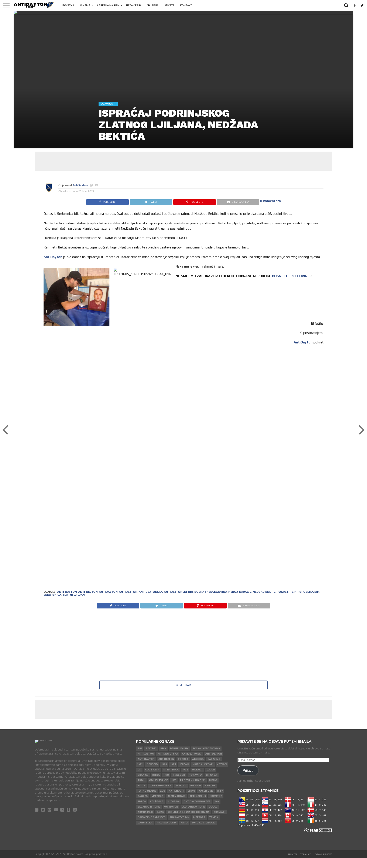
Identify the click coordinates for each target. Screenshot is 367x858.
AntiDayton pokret (197, 801)
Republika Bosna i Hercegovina (188, 812)
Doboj (213, 806)
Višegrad (158, 796)
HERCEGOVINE (298, 276)
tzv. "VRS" (195, 775)
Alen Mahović (176, 796)
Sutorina (173, 801)
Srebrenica (52, 594)
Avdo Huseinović (161, 785)
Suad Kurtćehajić (203, 822)
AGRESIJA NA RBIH (108, 5)
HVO (166, 775)
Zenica (213, 817)
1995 (164, 764)
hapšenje (216, 796)
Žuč (162, 791)
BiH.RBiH (195, 785)
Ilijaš (160, 812)
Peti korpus (197, 796)
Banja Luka (145, 822)
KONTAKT (186, 5)
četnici (222, 764)
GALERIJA (152, 5)
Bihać (191, 791)
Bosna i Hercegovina (210, 591)
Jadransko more (193, 806)
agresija (198, 759)
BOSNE (278, 276)
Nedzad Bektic (264, 591)
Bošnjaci (219, 812)
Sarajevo (214, 759)
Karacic (245, 591)
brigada (211, 775)
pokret (282, 591)
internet (199, 817)
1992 (140, 764)
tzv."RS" (151, 748)
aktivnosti (176, 791)
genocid (152, 764)
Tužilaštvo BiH (179, 817)
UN (139, 769)
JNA (217, 801)
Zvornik (210, 785)
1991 (174, 780)
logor (210, 769)
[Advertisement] (183, 161)
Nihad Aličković (203, 764)
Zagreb (143, 796)
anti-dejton (88, 591)
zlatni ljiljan (73, 594)
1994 (185, 769)
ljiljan (184, 764)
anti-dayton (67, 591)
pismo (213, 780)
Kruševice (156, 801)
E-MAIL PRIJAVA (323, 854)
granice (143, 775)
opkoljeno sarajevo (151, 817)
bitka (156, 775)
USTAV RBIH (133, 5)
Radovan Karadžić (192, 780)
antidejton (128, 591)
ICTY (220, 791)
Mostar (181, 785)
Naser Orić (206, 791)
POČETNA (68, 5)
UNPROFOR (171, 806)
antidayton (108, 591)
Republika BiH (308, 591)
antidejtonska (151, 591)
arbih (141, 780)
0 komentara (270, 201)
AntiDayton (80, 185)
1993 (173, 764)
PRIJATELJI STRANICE (299, 854)
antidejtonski (175, 591)
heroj (233, 591)
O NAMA (85, 5)
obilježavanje (158, 780)
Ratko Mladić (147, 791)
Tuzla (142, 785)
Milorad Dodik (166, 822)
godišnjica (152, 769)
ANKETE (169, 5)
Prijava (248, 770)
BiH (190, 591)
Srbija (142, 801)
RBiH (293, 591)
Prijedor (179, 775)
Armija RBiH (145, 812)
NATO (184, 822)
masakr (197, 769)
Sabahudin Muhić (149, 806)
